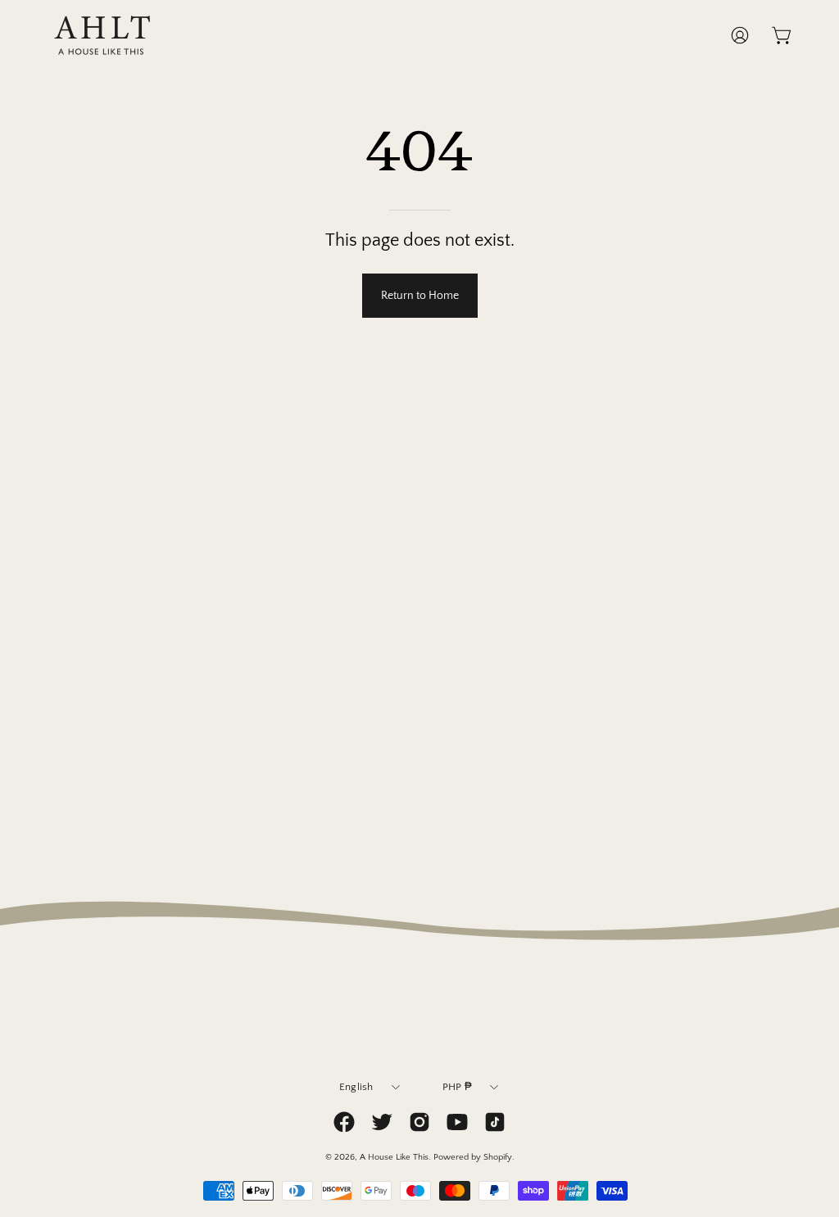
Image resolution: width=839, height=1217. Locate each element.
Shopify (497, 1157)
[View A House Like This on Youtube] (457, 1122)
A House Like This (394, 1157)
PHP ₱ (457, 1087)
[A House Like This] (102, 35)
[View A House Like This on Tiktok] (495, 1122)
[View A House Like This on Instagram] (419, 1122)
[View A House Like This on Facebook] (344, 1122)
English (356, 1087)
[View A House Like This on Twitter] (382, 1122)
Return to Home (420, 295)
